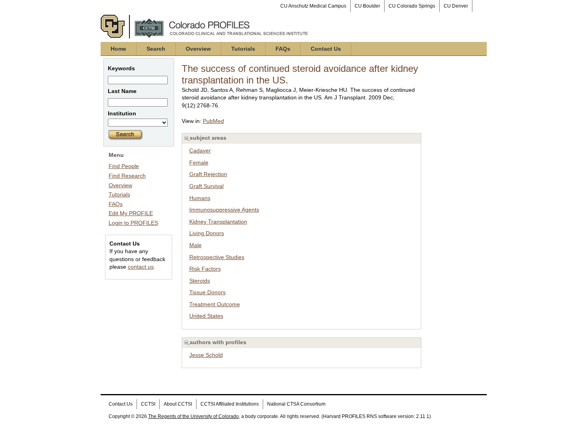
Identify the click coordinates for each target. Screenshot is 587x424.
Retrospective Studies (216, 257)
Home (118, 49)
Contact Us (326, 49)
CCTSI (148, 404)
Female (198, 162)
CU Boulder (367, 6)
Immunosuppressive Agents (224, 209)
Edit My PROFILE (131, 213)
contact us (141, 267)
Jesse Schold (206, 355)
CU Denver (456, 6)
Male (195, 245)
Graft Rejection (208, 174)
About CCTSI (178, 404)
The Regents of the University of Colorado (193, 416)
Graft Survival (206, 186)
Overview (198, 49)
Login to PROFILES (133, 223)
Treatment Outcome (214, 304)
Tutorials (243, 49)
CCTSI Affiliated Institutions (229, 404)
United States (206, 316)
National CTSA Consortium (296, 404)
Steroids (199, 280)
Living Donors (206, 233)
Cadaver (200, 150)
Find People (124, 166)
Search (156, 49)
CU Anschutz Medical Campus (313, 6)
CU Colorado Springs (412, 6)
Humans (199, 198)
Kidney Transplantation (218, 221)
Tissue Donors (207, 292)
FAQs (283, 49)
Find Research (127, 175)
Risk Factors (205, 268)
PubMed (213, 121)
